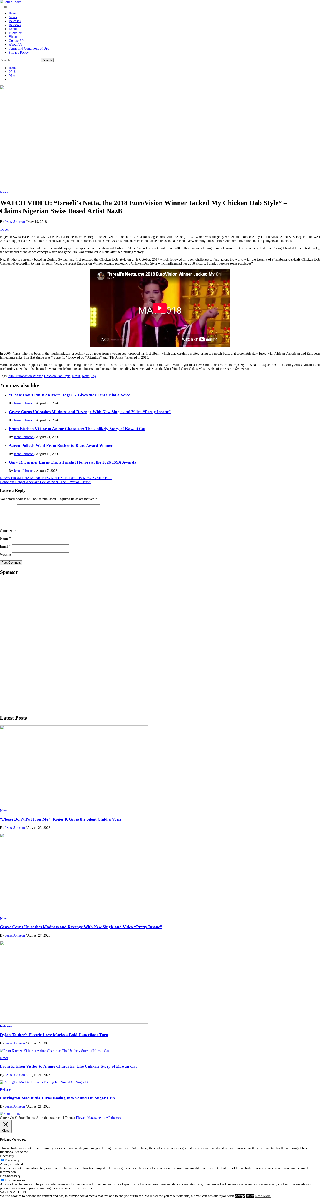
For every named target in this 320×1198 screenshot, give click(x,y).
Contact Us (16, 40)
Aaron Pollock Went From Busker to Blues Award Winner (61, 445)
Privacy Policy (19, 52)
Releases (15, 21)
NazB (76, 376)
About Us (15, 44)
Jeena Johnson (15, 221)
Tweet (4, 229)
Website (5, 554)
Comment (8, 531)
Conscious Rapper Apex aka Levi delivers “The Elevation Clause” (45, 482)
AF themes (113, 1117)
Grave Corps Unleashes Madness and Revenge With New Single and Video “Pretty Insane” (90, 411)
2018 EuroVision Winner (25, 376)
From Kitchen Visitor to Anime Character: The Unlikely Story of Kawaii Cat (77, 428)
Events (13, 29)
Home (13, 13)
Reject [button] (250, 1196)
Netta (85, 376)
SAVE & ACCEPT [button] (13, 1192)
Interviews (16, 33)
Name (5, 538)
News (13, 17)
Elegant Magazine (88, 1117)
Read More (263, 1196)
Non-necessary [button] (10, 1176)
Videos (13, 37)
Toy (93, 376)
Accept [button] (240, 1196)
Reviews (15, 25)
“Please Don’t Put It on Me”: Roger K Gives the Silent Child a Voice (69, 395)
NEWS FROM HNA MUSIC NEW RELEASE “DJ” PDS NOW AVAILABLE (56, 478)
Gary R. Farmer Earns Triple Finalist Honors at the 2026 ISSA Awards (72, 462)
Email (5, 546)
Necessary (12, 1160)
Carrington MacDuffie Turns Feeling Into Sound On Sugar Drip (57, 1098)
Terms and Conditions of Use (29, 48)
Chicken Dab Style (57, 376)
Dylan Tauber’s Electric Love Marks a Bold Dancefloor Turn (54, 1034)
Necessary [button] (7, 1156)
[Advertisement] (32, 644)
